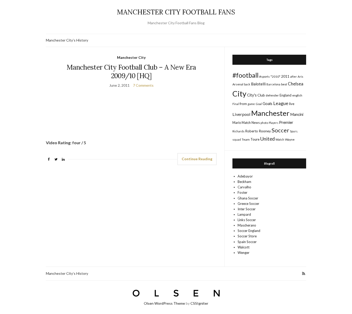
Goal (259, 104)
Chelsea (295, 83)
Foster (242, 192)
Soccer (280, 130)
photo (264, 122)
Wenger (243, 253)
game (251, 104)
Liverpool (241, 114)
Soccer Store (247, 236)
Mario (236, 122)
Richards (238, 131)
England (285, 95)
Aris (300, 76)
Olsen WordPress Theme (164, 303)
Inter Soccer (247, 209)
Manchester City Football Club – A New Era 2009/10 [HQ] (131, 71)
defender (272, 95)
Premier (286, 122)
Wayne (290, 139)
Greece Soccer (248, 204)
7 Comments (143, 85)
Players (273, 122)
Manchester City (131, 57)
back (247, 84)
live (291, 104)
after (293, 76)
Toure (254, 139)
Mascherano (247, 225)
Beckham (244, 182)
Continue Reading (197, 159)
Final (235, 104)
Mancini (296, 114)
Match (246, 122)
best (284, 84)
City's (252, 95)
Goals (267, 103)
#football (245, 75)
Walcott (243, 247)
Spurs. (294, 131)
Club (261, 95)
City (239, 93)
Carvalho (244, 187)
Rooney (265, 131)
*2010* (275, 76)
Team (246, 139)
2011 (285, 76)
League (280, 103)
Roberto (251, 131)
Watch (279, 139)
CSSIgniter (199, 303)
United (267, 139)
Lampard (244, 214)
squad (236, 139)
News (256, 123)
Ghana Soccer (248, 198)
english (297, 95)
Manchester (270, 113)
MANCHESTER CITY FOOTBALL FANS (176, 12)
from (243, 104)
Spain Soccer (247, 242)
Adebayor (245, 176)
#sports (264, 76)
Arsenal (237, 84)
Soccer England (249, 231)
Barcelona (273, 84)
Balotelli (258, 84)
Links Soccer (247, 220)
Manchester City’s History (67, 40)
